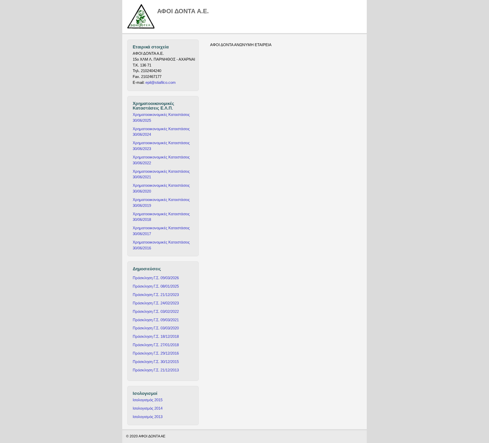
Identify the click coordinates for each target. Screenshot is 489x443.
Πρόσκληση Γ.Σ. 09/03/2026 (156, 278)
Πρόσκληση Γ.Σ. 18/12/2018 (156, 336)
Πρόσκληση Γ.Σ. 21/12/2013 (156, 370)
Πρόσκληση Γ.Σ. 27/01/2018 (156, 345)
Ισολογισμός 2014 (147, 408)
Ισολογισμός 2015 (147, 400)
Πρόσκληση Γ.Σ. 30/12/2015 (156, 361)
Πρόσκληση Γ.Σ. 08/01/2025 (156, 286)
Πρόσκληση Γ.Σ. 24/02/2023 (156, 303)
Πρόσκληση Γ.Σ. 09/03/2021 (156, 320)
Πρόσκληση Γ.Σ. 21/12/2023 (156, 294)
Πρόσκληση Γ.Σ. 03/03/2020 (156, 328)
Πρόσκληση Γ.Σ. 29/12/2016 (156, 353)
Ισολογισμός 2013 (147, 416)
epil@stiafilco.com (160, 82)
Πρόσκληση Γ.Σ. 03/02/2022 (156, 311)
